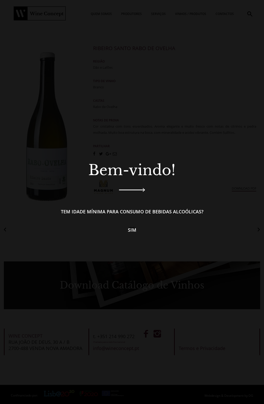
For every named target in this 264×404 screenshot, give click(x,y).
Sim (132, 230)
